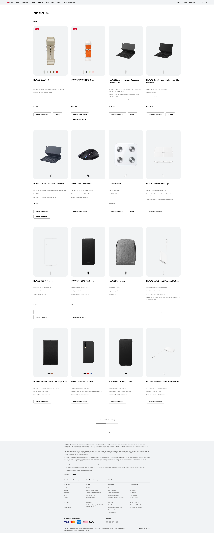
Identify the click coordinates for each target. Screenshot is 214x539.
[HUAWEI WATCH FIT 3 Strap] (88, 51)
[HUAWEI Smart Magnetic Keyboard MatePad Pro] (126, 51)
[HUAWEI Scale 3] (126, 154)
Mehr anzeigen (107, 432)
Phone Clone (111, 505)
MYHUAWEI (110, 502)
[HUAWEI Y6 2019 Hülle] (51, 252)
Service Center (111, 488)
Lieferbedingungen (90, 495)
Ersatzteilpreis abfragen (113, 495)
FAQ (87, 500)
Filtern (35, 21)
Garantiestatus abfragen (113, 492)
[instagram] (113, 522)
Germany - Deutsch (145, 528)
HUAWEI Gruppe (133, 495)
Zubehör (66, 497)
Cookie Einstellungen (120, 528)
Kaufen (57, 114)
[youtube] (117, 522)
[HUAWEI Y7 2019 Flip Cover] (126, 352)
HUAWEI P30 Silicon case (82, 381)
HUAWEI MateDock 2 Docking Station (162, 281)
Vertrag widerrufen (90, 509)
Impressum (97, 528)
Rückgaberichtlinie (90, 497)
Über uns (132, 488)
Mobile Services (67, 507)
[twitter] (110, 522)
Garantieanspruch (112, 490)
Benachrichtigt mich (79, 119)
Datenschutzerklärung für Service (115, 497)
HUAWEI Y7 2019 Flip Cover (120, 381)
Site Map (66, 528)
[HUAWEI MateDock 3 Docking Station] (163, 352)
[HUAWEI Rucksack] (126, 252)
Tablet (65, 495)
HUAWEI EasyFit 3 (41, 80)
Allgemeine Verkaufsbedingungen (93, 492)
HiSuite (109, 500)
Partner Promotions (134, 502)
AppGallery (66, 505)
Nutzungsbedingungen (75, 528)
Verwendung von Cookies (107, 528)
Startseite (66, 474)
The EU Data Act (112, 512)
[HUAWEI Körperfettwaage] (163, 154)
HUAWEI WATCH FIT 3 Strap (83, 80)
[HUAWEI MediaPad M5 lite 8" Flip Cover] (51, 352)
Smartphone (67, 488)
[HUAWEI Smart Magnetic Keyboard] (51, 154)
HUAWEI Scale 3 (115, 184)
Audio (65, 500)
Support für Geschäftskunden (115, 507)
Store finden (89, 502)
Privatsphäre (133, 492)
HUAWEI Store (89, 488)
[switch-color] (44, 72)
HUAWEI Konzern (134, 497)
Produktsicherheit (112, 509)
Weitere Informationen (42, 114)
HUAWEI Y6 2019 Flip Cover (82, 281)
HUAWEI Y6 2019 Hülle (43, 281)
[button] (198, 2)
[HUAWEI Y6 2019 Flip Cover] (88, 252)
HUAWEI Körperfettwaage (157, 184)
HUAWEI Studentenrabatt (92, 490)
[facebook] (107, 522)
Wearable (66, 490)
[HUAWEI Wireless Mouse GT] (88, 154)
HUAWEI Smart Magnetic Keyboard (48, 184)
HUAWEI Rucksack (117, 281)
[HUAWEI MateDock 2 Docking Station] (163, 252)
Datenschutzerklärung (88, 528)
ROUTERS (66, 502)
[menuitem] (74, 488)
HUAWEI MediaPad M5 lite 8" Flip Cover (50, 381)
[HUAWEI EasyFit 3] (51, 51)
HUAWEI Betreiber (134, 500)
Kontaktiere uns (133, 490)
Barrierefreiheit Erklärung (136, 507)
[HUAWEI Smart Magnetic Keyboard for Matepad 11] (163, 51)
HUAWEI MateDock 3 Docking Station (162, 381)
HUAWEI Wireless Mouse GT (83, 184)
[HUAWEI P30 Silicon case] (88, 352)
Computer (66, 492)
